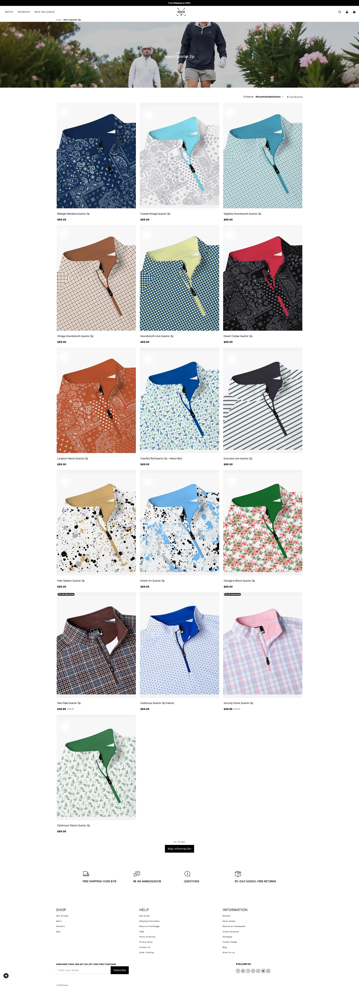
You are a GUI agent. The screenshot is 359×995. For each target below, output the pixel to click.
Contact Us (144, 947)
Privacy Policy (145, 942)
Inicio (58, 20)
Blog (224, 947)
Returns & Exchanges (149, 926)
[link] (9, 12)
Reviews (226, 916)
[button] (340, 12)
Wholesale (227, 937)
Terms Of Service (147, 937)
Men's (59, 921)
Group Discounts (231, 931)
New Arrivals (62, 916)
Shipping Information (149, 921)
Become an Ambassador (234, 926)
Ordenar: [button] (262, 96)
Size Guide (144, 916)
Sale (58, 931)
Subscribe (119, 970)
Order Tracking (146, 952)
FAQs (141, 931)
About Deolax (229, 921)
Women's (60, 926)
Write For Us (229, 952)
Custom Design (230, 942)
